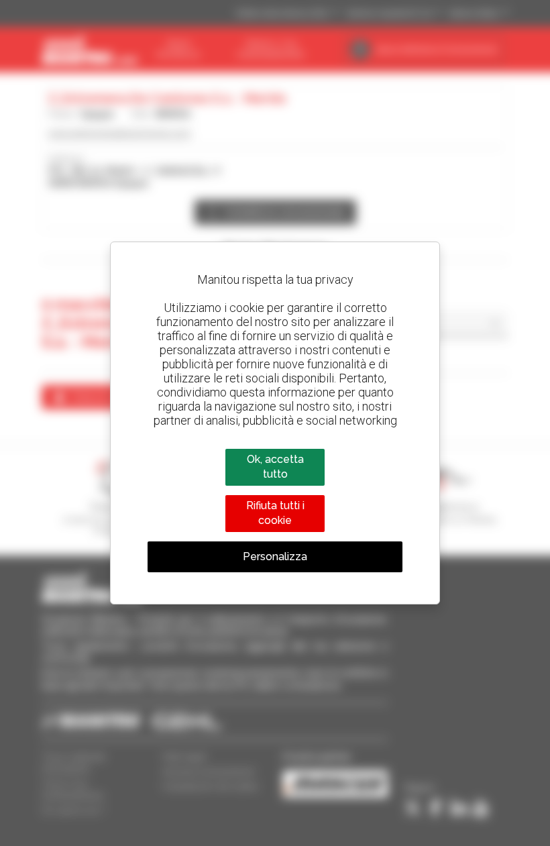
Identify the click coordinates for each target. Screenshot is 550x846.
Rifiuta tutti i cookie (275, 513)
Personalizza (275, 556)
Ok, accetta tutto (275, 466)
